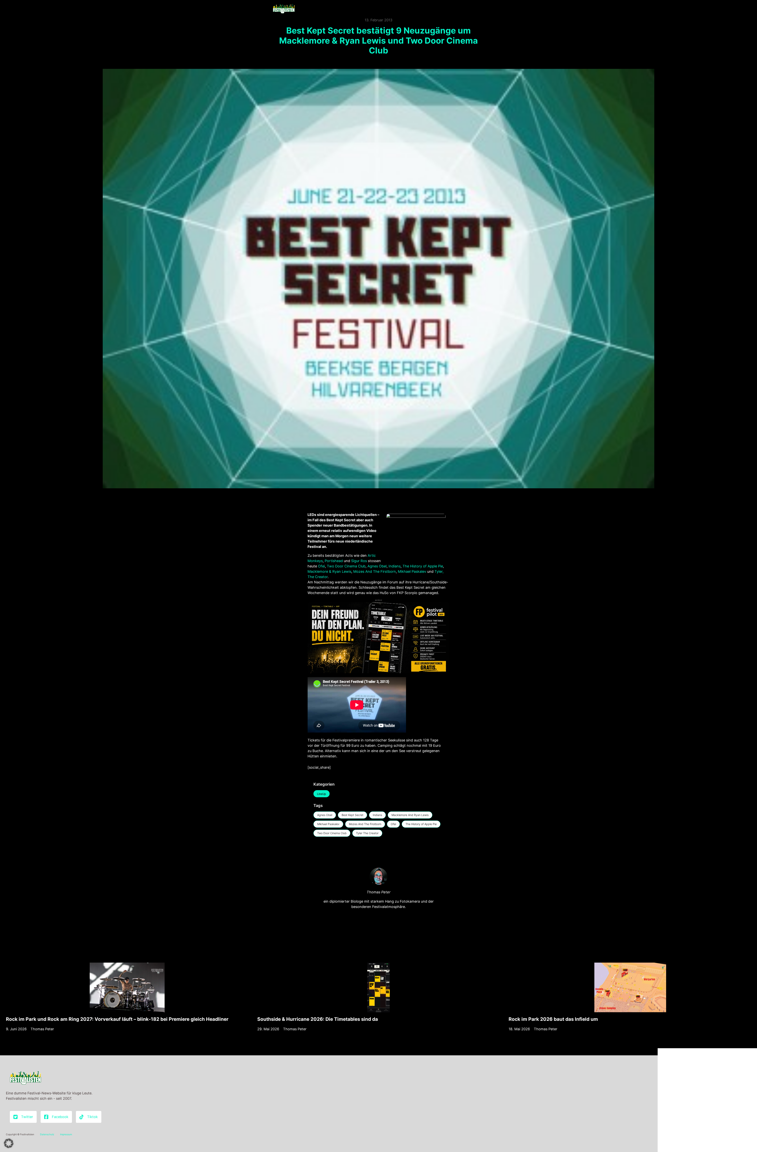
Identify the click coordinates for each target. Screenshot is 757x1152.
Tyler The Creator (367, 833)
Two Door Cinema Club (346, 566)
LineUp (321, 793)
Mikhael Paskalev (412, 571)
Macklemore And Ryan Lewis (410, 815)
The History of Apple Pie (423, 566)
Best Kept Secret (352, 815)
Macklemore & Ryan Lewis (329, 571)
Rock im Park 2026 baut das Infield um (553, 1019)
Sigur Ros (359, 561)
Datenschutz (47, 1134)
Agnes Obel (377, 566)
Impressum (66, 1134)
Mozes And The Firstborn (374, 571)
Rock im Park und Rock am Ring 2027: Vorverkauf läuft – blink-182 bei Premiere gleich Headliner (117, 1019)
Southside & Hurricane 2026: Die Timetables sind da (317, 1019)
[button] (8, 1143)
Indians (395, 566)
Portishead (334, 561)
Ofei (321, 566)
